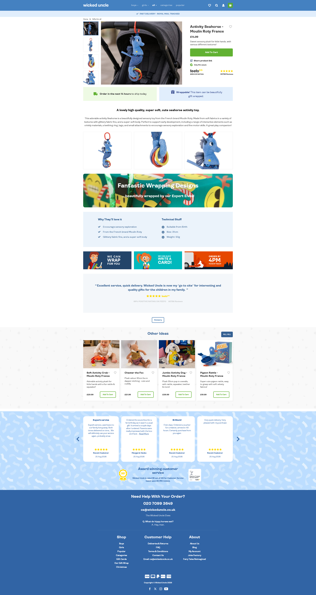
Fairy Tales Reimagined (194, 559)
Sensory (158, 320)
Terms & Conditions (158, 551)
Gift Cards (121, 559)
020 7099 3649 (158, 503)
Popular (180, 5)
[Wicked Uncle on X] (155, 589)
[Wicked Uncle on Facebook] (149, 589)
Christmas (121, 567)
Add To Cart (211, 52)
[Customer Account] (223, 5)
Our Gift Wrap (121, 563)
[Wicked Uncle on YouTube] (166, 589)
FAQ (158, 547)
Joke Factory (194, 555)
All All (227, 334)
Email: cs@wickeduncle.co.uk (158, 559)
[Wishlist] (209, 5)
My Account (195, 551)
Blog (194, 547)
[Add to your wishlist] (230, 27)
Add (108, 395)
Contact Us (158, 555)
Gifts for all (96, 19)
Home (85, 19)
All (153, 5)
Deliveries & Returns (158, 543)
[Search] (216, 5)
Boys (134, 5)
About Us (194, 543)
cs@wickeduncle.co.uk (158, 509)
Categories (166, 5)
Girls (144, 5)
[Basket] (230, 5)
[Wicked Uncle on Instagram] (160, 589)
